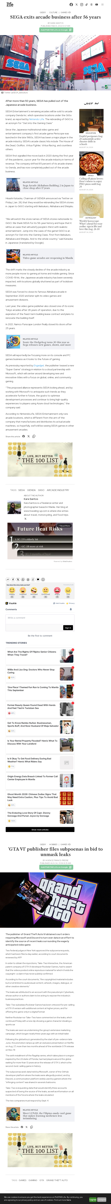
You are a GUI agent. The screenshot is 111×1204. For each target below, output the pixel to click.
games (22, 1180)
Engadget (39, 365)
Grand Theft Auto (57, 1180)
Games (64, 12)
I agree (92, 1199)
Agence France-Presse (56, 860)
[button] (102, 4)
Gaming (33, 1180)
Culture (53, 12)
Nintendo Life (36, 119)
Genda (31, 490)
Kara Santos (56, 23)
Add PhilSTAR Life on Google (54, 30)
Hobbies (53, 844)
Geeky (43, 12)
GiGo (41, 490)
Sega (21, 490)
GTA (42, 1180)
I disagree (101, 1199)
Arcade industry (58, 490)
